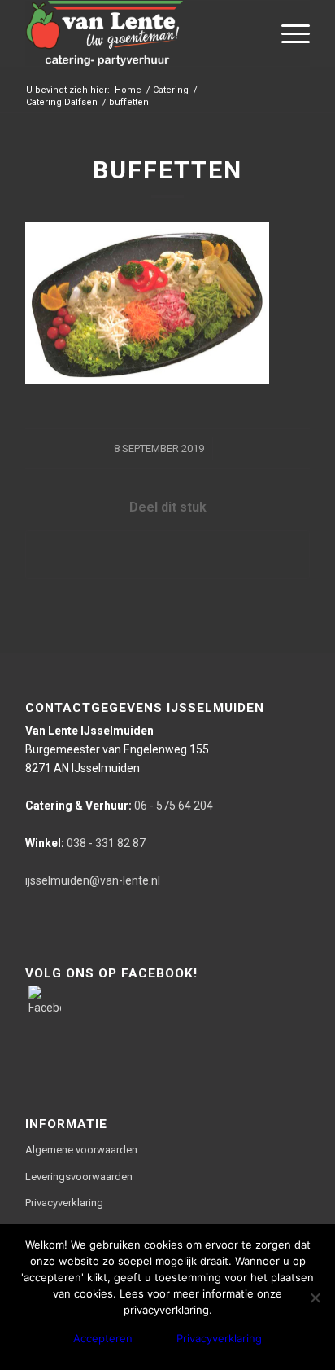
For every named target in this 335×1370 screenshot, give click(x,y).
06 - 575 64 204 (119, 805)
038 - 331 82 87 (85, 843)
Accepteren (103, 1338)
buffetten (167, 170)
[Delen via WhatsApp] (167, 554)
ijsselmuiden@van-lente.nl (92, 880)
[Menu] (287, 33)
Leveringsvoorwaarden (79, 1176)
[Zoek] (249, 33)
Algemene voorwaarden (81, 1150)
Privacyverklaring (64, 1203)
